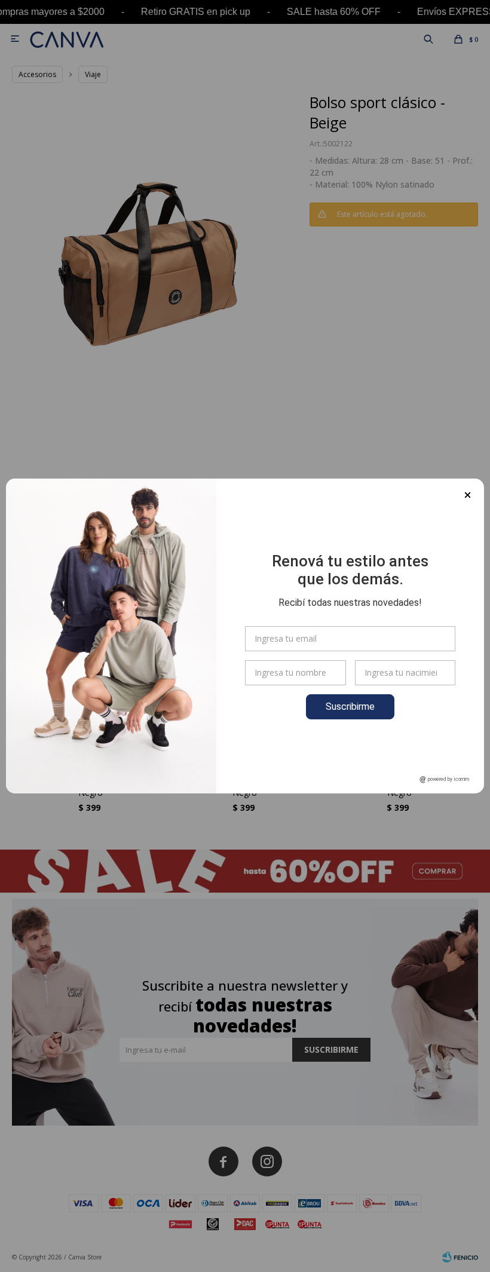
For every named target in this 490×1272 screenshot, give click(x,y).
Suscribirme (350, 706)
